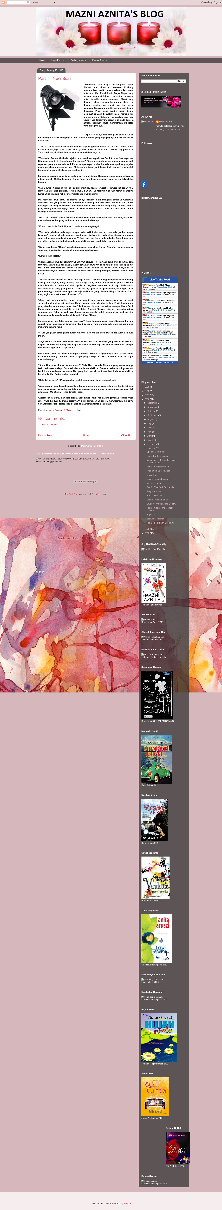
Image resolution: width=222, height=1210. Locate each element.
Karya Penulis (57, 60)
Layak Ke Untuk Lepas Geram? (161, 504)
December (152, 403)
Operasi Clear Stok (155, 452)
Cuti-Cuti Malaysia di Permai (165, 358)
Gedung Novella (78, 60)
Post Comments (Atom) (92, 446)
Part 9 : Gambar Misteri (158, 466)
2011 (147, 395)
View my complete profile (168, 129)
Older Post (127, 435)
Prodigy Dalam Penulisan (158, 471)
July (149, 423)
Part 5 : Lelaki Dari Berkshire (160, 523)
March (150, 440)
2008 (147, 533)
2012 (147, 391)
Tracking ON (168, 363)
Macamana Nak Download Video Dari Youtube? (162, 461)
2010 (147, 399)
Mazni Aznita (165, 121)
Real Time (159, 363)
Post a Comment (50, 424)
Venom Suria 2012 (164, 287)
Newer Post (45, 435)
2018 (147, 387)
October (151, 411)
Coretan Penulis (99, 60)
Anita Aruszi (146, 180)
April (149, 436)
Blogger (127, 1203)
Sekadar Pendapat (155, 519)
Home (42, 60)
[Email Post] (78, 410)
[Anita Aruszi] (144, 186)
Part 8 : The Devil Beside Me (160, 487)
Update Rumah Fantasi (157, 500)
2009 (147, 529)
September (152, 415)
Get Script (149, 363)
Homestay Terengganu (157, 456)
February (151, 444)
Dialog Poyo (152, 475)
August (151, 419)
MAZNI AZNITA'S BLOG (152, 295)
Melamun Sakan (154, 483)
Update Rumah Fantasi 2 (158, 479)
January (151, 448)
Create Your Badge (148, 188)
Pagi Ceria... (152, 514)
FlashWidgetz (97, 494)
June (150, 427)
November (152, 407)
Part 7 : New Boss (155, 495)
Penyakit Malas (154, 491)
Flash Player (74, 494)
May (149, 432)
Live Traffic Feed (160, 279)
